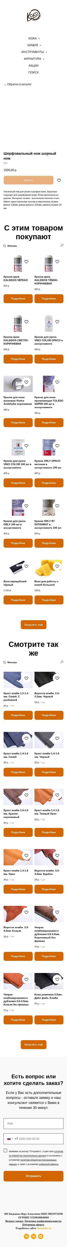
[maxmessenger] (40, 1238)
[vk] (33, 1238)
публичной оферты (48, 1164)
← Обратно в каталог (18, 84)
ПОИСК (33, 72)
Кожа (33, 38)
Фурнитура (33, 58)
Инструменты (33, 52)
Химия (33, 45)
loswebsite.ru (44, 1228)
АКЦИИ (34, 65)
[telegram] (26, 1238)
